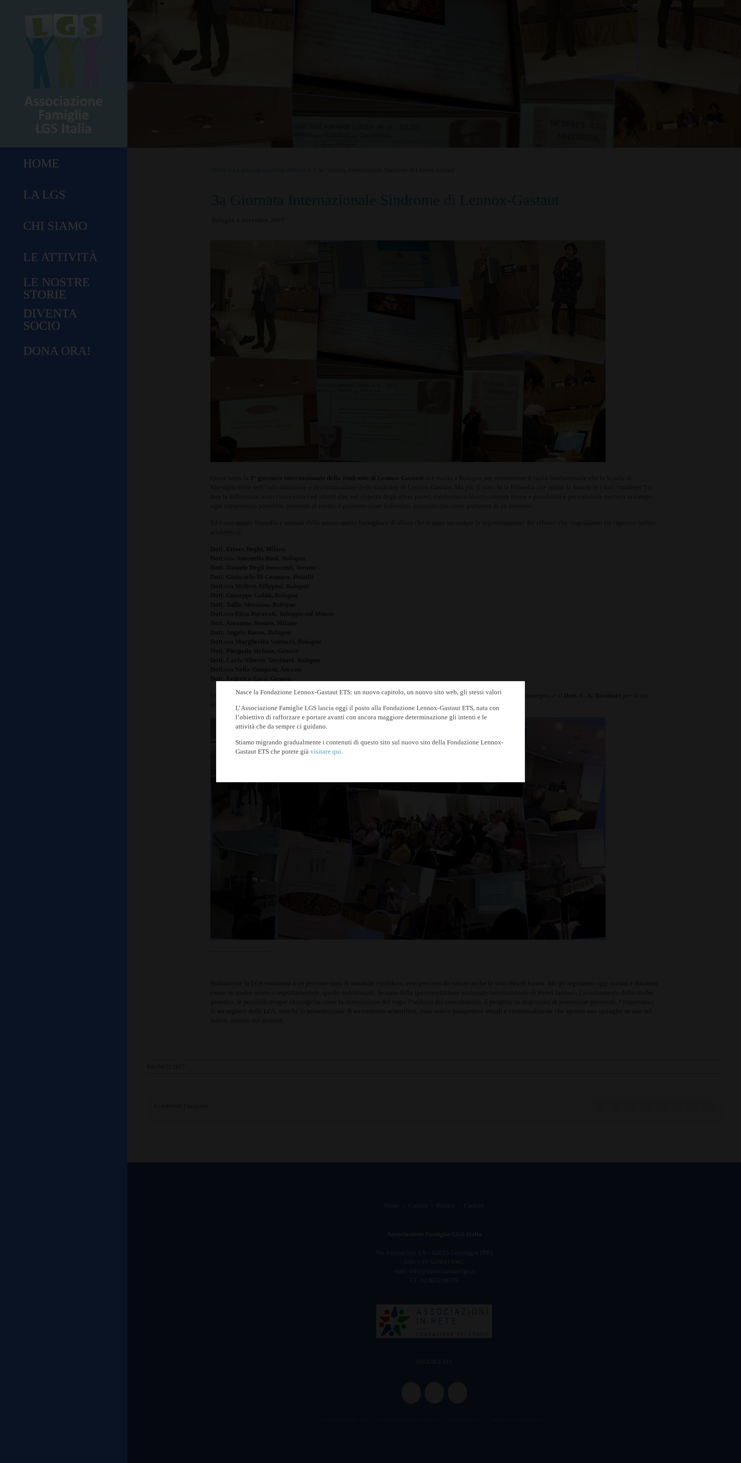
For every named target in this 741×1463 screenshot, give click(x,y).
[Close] (512, 692)
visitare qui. (326, 751)
